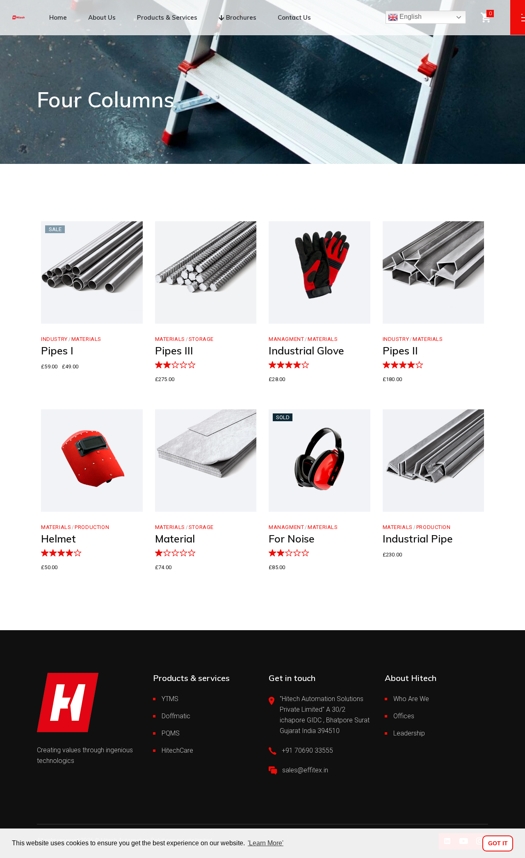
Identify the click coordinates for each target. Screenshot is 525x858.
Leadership (409, 733)
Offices (403, 716)
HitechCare (177, 750)
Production (92, 527)
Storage (201, 339)
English (410, 16)
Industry (54, 339)
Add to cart (74, 315)
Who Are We (411, 699)
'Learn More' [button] (265, 843)
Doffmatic (176, 716)
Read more (301, 503)
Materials (86, 339)
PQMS (171, 733)
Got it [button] (498, 843)
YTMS (170, 699)
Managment (286, 339)
